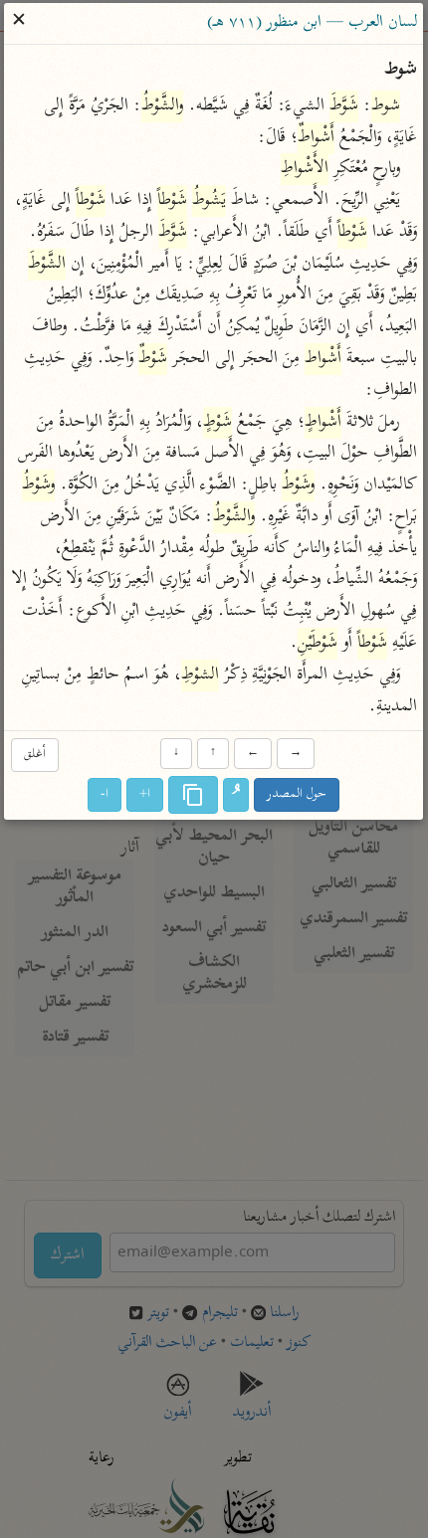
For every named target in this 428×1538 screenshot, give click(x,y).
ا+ (145, 794)
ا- (105, 794)
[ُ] (237, 795)
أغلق (35, 754)
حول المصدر (297, 794)
